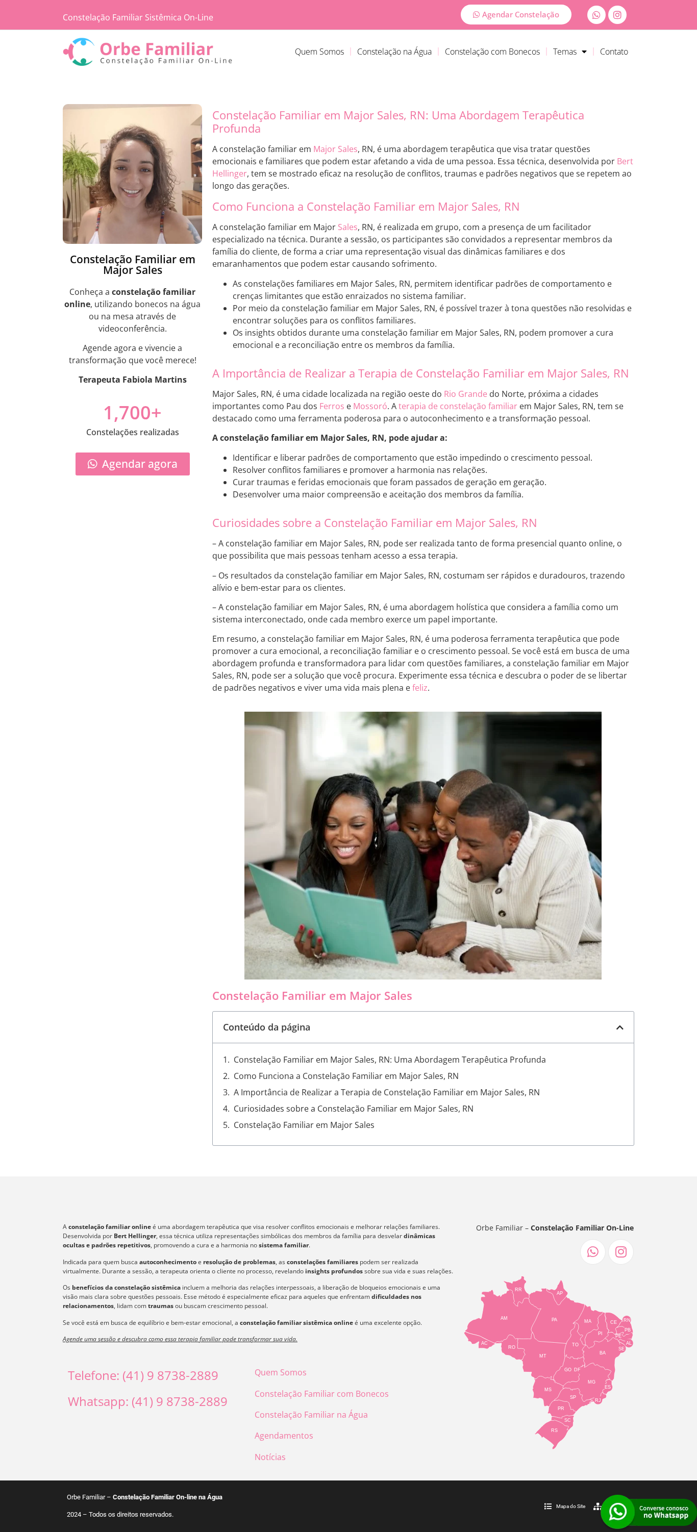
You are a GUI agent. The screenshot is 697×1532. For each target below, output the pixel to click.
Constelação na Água (394, 51)
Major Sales (335, 149)
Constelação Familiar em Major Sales (304, 1125)
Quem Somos (319, 51)
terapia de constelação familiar (458, 406)
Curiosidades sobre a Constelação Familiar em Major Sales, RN (354, 1108)
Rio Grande (465, 393)
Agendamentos (284, 1435)
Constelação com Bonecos (492, 51)
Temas (565, 51)
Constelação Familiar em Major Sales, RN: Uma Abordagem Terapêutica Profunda (390, 1059)
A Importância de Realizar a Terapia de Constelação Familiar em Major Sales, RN (387, 1092)
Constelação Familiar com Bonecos (322, 1393)
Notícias (270, 1457)
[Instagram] (617, 15)
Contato (614, 51)
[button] (620, 1027)
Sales (348, 227)
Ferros (331, 406)
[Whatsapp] (596, 15)
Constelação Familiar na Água (311, 1414)
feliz (420, 687)
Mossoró (370, 406)
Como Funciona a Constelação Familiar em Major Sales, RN (346, 1076)
